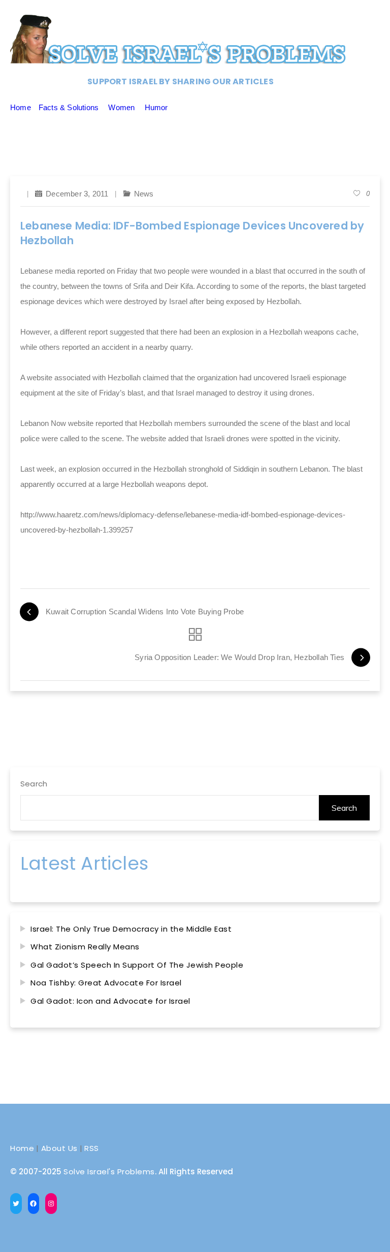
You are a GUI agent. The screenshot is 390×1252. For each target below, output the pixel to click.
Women (121, 107)
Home (20, 107)
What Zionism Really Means (85, 946)
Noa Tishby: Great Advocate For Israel (106, 982)
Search (33, 783)
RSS (91, 1148)
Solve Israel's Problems (109, 1171)
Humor (156, 107)
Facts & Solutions (69, 107)
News (144, 193)
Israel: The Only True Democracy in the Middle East (131, 929)
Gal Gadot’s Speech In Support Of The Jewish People (136, 965)
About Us (59, 1148)
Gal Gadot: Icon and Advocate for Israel (110, 1001)
